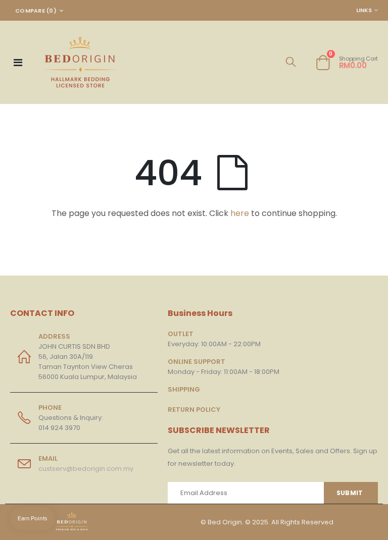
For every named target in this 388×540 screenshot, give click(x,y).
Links (364, 10)
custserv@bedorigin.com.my (85, 468)
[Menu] (18, 63)
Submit (349, 493)
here (239, 213)
